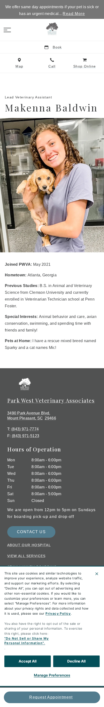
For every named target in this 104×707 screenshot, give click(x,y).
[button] (7, 30)
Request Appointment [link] (51, 697)
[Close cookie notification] (96, 573)
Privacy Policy (58, 613)
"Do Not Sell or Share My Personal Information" (26, 640)
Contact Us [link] (31, 532)
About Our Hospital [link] (29, 545)
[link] (52, 28)
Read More (74, 14)
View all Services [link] (26, 556)
